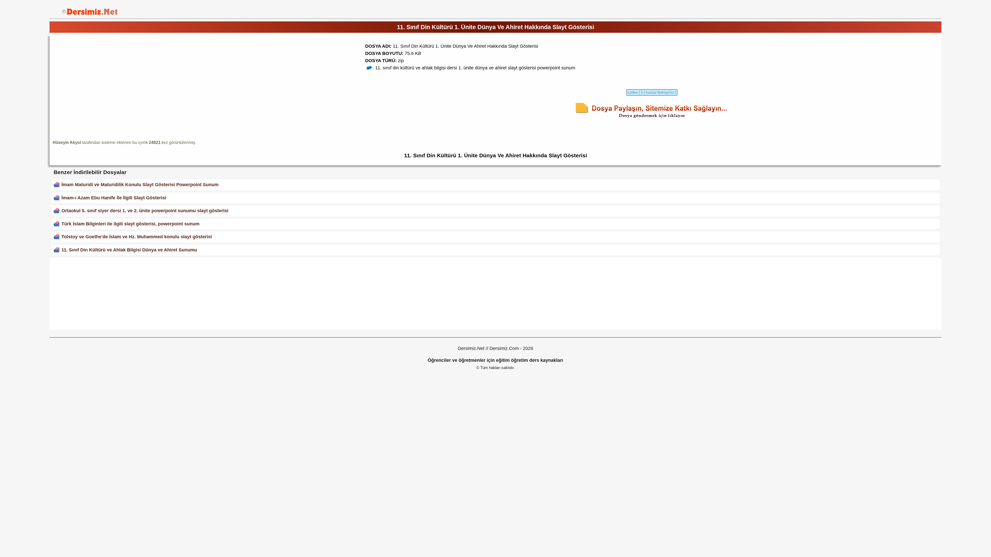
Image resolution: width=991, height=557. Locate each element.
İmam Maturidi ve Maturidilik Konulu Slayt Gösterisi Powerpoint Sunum (140, 184)
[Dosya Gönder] (652, 118)
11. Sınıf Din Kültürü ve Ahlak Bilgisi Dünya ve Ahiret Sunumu (129, 249)
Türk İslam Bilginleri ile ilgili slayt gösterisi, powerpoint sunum (130, 223)
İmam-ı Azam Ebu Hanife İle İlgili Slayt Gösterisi (113, 197)
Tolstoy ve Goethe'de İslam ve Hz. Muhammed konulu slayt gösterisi (136, 236)
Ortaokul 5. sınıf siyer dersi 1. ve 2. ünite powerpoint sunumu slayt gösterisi (144, 210)
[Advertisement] (96, 74)
